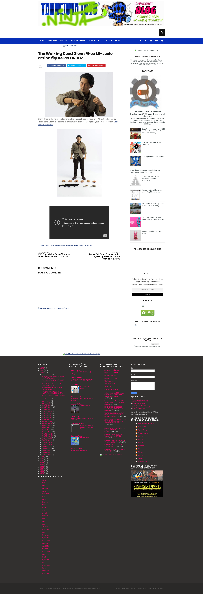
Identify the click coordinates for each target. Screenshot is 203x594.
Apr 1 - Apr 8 (46, 430)
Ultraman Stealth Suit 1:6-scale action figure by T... (52, 388)
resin (44, 483)
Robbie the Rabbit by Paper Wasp (152, 232)
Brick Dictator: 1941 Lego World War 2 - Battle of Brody (153, 205)
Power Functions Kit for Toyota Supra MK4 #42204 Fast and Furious (114, 429)
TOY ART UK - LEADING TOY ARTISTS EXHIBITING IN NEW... (52, 392)
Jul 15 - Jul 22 (46, 399)
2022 (42, 370)
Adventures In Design (111, 370)
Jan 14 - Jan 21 (47, 452)
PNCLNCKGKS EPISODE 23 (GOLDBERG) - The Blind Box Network (113, 408)
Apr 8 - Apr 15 (46, 428)
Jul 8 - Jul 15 (46, 401)
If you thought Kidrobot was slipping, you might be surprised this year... (145, 171)
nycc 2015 (45, 554)
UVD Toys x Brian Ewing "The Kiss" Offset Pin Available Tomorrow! (54, 254)
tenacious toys (142, 461)
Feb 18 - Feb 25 (47, 442)
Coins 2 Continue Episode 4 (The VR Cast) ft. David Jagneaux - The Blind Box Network (115, 421)
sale (43, 524)
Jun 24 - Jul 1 (46, 405)
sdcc (43, 510)
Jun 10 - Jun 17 (47, 409)
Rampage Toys (76, 436)
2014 (42, 463)
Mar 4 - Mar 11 (47, 438)
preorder (45, 513)
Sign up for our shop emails (141, 407)
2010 (42, 471)
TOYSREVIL (75, 384)
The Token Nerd (109, 384)
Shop (117, 41)
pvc (43, 532)
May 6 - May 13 (47, 419)
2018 (42, 372)
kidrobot (45, 488)
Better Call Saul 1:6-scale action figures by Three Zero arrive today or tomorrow (104, 255)
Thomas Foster (143, 433)
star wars (45, 516)
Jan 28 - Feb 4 (46, 448)
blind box (45, 502)
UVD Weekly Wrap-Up (111, 389)
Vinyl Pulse (75, 416)
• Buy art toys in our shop (139, 400)
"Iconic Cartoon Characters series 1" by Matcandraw (152, 191)
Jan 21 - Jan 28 (47, 450)
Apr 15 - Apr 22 (47, 426)
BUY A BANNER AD (138, 408)
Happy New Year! (85, 406)
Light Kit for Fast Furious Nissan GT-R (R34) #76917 (114, 441)
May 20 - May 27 (47, 415)
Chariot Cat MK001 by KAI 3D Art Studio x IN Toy (86, 427)
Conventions (94, 41)
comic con (45, 571)
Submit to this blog (138, 403)
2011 (42, 469)
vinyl (43, 485)
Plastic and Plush (77, 397)
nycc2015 (45, 546)
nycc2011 (45, 543)
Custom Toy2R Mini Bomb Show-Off (151, 144)
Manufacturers (78, 41)
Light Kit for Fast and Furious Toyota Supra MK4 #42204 (113, 435)
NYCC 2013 (46, 565)
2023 (42, 368)
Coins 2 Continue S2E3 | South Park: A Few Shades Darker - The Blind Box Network (114, 394)
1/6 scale (45, 527)
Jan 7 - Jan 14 (47, 454)
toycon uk (45, 535)
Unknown (141, 436)
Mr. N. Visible (142, 427)
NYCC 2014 (46, 551)
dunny (44, 491)
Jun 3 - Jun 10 (47, 411)
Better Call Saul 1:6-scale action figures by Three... (52, 384)
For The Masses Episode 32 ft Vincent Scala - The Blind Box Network (114, 402)
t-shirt (44, 568)
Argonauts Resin (77, 404)
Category (52, 41)
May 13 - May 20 (47, 417)
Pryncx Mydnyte (143, 430)
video (44, 521)
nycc (43, 496)
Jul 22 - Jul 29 (46, 374)
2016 (42, 459)
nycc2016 (45, 538)
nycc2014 (45, 560)
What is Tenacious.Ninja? (140, 402)
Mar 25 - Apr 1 (47, 432)
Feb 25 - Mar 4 (47, 440)
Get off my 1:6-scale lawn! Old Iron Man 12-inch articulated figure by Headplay (153, 131)
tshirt (44, 557)
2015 (42, 461)
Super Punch (75, 370)
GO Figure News (76, 448)
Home (42, 41)
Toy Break (107, 386)
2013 (42, 465)
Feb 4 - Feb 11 (46, 446)
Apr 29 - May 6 (47, 421)
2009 (42, 473)
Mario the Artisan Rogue (146, 423)
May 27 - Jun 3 (47, 413)
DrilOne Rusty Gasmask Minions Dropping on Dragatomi (150, 178)
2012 (42, 467)
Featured (64, 41)
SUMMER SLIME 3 (85, 438)
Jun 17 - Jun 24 (47, 407)
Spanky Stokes (76, 377)
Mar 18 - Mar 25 (47, 434)
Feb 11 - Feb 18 (47, 444)
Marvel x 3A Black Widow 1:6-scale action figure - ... (53, 396)
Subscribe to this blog (139, 405)
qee (43, 518)
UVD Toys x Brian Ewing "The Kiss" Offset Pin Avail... (53, 377)
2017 (42, 456)
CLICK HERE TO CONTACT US (147, 65)
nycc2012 (45, 529)
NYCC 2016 (46, 540)
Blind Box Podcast (110, 375)
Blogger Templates (74, 588)
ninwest (140, 458)
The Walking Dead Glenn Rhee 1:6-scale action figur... (53, 381)
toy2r (44, 499)
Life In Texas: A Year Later (79, 450)
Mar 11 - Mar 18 (47, 436)
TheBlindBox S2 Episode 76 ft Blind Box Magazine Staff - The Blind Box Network (114, 414)
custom (44, 480)
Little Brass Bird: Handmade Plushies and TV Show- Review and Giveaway (147, 113)
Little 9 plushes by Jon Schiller (153, 156)
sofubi (44, 507)
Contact (108, 41)
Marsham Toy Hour (110, 378)
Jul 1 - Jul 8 (46, 403)
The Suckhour (109, 381)
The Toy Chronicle (77, 423)
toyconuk (45, 549)
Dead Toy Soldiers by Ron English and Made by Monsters (153, 218)
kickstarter (45, 494)
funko (44, 505)
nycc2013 (45, 573)
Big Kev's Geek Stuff (111, 373)
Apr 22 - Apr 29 (47, 423)
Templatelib (97, 588)
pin (43, 562)
